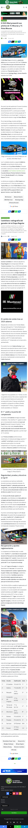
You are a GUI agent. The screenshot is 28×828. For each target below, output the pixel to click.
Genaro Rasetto (19, 197)
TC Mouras (4, 20)
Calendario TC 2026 (7, 17)
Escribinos (3, 802)
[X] (12, 42)
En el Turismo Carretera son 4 (17, 171)
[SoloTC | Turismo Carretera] (11, 7)
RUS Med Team (9, 200)
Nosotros (3, 800)
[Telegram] (18, 42)
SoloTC (4, 38)
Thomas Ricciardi (14, 202)
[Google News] (14, 206)
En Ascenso (8, 197)
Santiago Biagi (19, 200)
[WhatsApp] (15, 42)
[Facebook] (9, 42)
